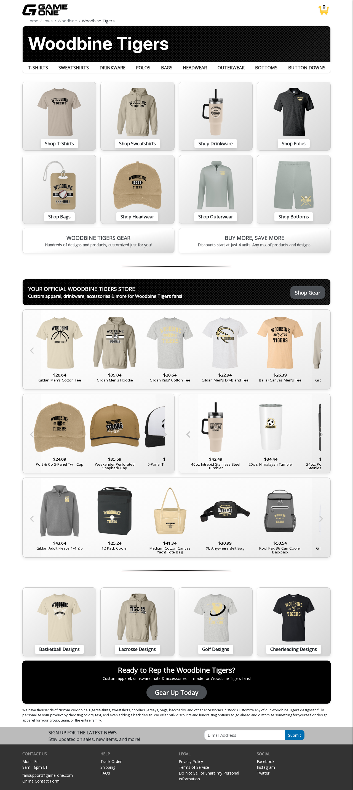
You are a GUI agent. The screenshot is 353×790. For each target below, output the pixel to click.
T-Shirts (38, 68)
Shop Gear (307, 292)
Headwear (195, 68)
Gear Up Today (176, 692)
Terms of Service (194, 767)
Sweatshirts (73, 68)
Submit (294, 735)
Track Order (111, 761)
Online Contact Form (41, 781)
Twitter (263, 773)
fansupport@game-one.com (47, 775)
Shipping (107, 767)
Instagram (266, 767)
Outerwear (231, 68)
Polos (143, 68)
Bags (166, 68)
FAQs (105, 773)
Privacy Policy (191, 761)
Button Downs (306, 68)
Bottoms (266, 68)
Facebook (265, 761)
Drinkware (112, 68)
